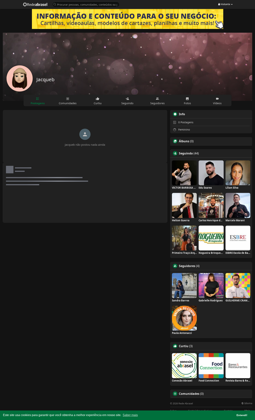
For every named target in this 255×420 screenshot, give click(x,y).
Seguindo (186, 153)
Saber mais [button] (130, 415)
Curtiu (183, 346)
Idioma (248, 403)
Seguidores (187, 265)
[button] (86, 4)
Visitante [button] (225, 4)
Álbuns (184, 141)
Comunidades (189, 393)
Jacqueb (45, 79)
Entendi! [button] (242, 415)
